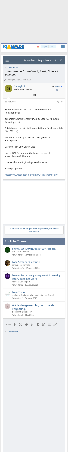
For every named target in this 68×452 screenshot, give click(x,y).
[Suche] (62, 60)
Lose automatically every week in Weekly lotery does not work (36, 276)
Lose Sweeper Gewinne (26, 262)
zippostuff (16, 311)
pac (13, 251)
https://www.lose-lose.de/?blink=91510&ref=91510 (31, 174)
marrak (15, 281)
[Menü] (6, 60)
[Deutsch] (38, 46)
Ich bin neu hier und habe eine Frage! (37, 295)
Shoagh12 (11, 79)
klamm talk (25, 265)
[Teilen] (58, 102)
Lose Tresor (19, 292)
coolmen (16, 295)
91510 (57, 86)
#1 (62, 101)
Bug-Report (25, 281)
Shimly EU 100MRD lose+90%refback (34, 248)
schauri (15, 265)
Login (45, 46)
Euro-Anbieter (23, 251)
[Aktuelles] (56, 60)
